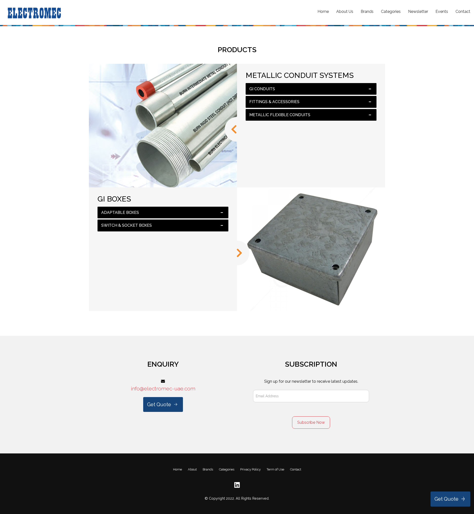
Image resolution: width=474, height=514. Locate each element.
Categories (391, 11)
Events (441, 11)
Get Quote (446, 499)
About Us (344, 11)
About (192, 469)
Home (323, 11)
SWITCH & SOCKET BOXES (126, 225)
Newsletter (418, 11)
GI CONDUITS (262, 89)
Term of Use (275, 469)
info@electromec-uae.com (163, 388)
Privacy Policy (250, 469)
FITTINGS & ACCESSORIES (274, 101)
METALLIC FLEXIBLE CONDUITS (279, 114)
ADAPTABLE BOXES (120, 212)
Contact (462, 11)
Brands (367, 11)
